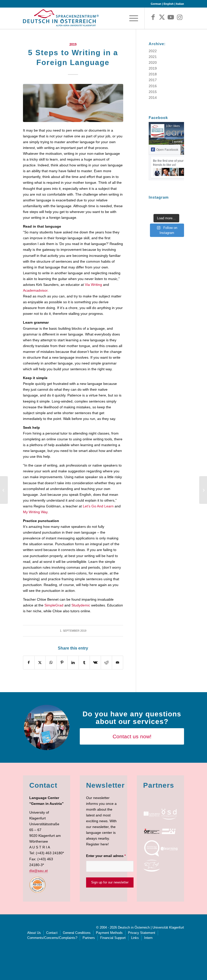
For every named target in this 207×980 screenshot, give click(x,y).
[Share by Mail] (117, 662)
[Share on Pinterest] (62, 662)
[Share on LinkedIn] (73, 662)
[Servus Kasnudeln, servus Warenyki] (4, 490)
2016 (153, 86)
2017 (153, 80)
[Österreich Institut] (169, 831)
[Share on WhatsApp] (51, 662)
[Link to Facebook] (153, 17)
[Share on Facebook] (28, 662)
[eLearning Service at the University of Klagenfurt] (169, 848)
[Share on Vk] (95, 662)
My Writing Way (35, 512)
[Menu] (132, 18)
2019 (72, 44)
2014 (153, 98)
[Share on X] (40, 662)
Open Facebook (167, 149)
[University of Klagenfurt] (151, 814)
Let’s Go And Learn (98, 506)
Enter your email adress (106, 856)
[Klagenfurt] (151, 866)
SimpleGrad (53, 605)
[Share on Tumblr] (84, 662)
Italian (180, 3)
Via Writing (93, 285)
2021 (153, 57)
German (156, 3)
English (169, 3)
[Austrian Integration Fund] (151, 831)
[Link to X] (162, 17)
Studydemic (80, 605)
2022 (153, 51)
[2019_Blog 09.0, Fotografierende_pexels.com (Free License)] (73, 103)
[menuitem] (132, 18)
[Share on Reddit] (106, 662)
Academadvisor (35, 290)
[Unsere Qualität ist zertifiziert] (203, 490)
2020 (153, 62)
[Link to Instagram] (179, 17)
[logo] (61, 19)
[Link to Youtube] (170, 17)
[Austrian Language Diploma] (169, 814)
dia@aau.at (38, 871)
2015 (153, 92)
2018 (153, 74)
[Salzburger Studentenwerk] (151, 848)
